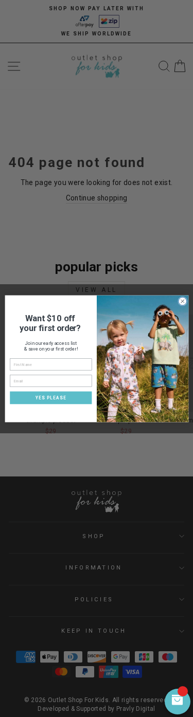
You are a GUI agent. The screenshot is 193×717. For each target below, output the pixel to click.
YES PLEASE (50, 397)
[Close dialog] (182, 301)
